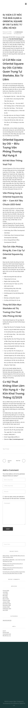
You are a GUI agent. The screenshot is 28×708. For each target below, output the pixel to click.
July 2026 (5, 592)
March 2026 (6, 598)
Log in (4, 630)
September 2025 (7, 608)
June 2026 (5, 593)
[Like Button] (24, 33)
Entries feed (6, 632)
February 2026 (6, 600)
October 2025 (6, 607)
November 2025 (7, 605)
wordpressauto (19, 32)
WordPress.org (7, 635)
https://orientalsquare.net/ (16, 439)
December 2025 (7, 603)
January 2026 (6, 602)
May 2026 (5, 595)
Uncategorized (17, 33)
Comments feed (7, 634)
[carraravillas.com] (7, 3)
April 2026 (5, 597)
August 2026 (6, 590)
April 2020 (5, 610)
